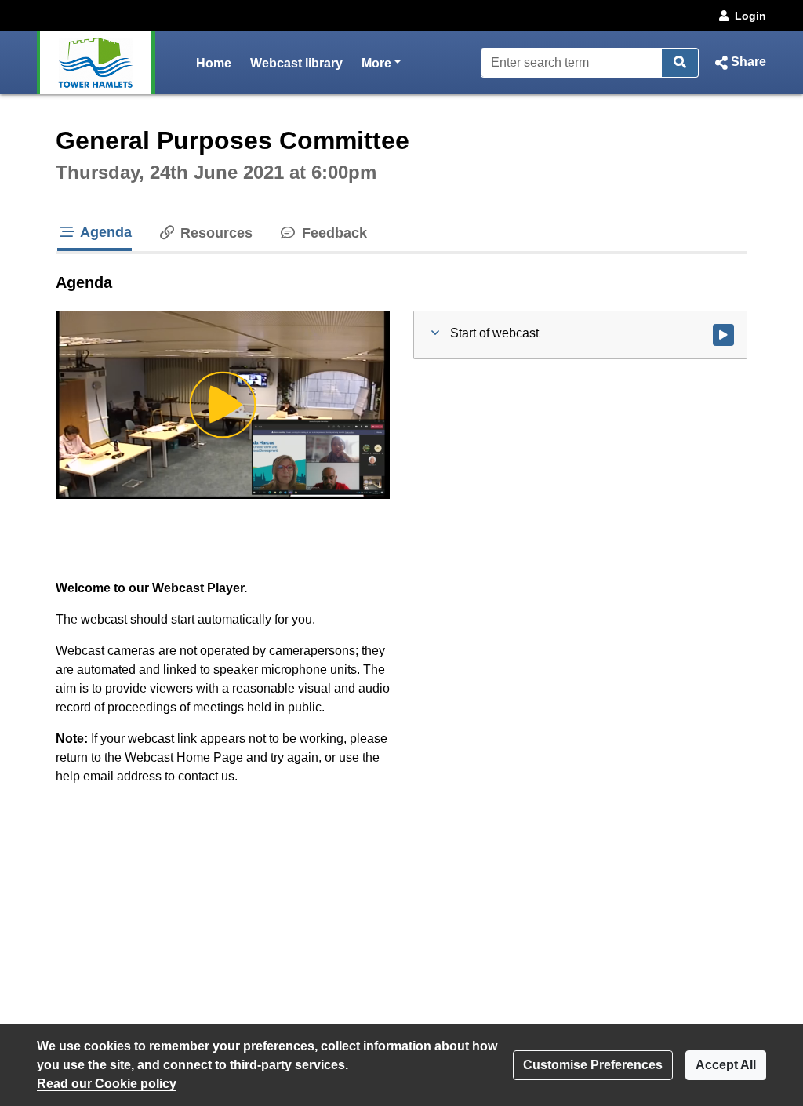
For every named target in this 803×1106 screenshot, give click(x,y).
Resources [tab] (214, 233)
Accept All (726, 1064)
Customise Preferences (593, 1064)
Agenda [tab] (104, 232)
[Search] (680, 63)
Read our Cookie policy (106, 1083)
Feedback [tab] (332, 233)
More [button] (381, 63)
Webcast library (296, 63)
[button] (738, 63)
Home (213, 63)
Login (750, 15)
